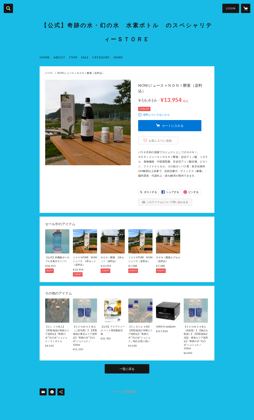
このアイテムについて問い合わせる (167, 202)
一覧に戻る (127, 369)
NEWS (118, 57)
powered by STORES (123, 391)
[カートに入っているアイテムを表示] (245, 8)
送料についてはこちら (156, 114)
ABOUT (59, 57)
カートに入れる (173, 125)
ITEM (73, 57)
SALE (85, 57)
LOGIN (230, 8)
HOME (45, 57)
